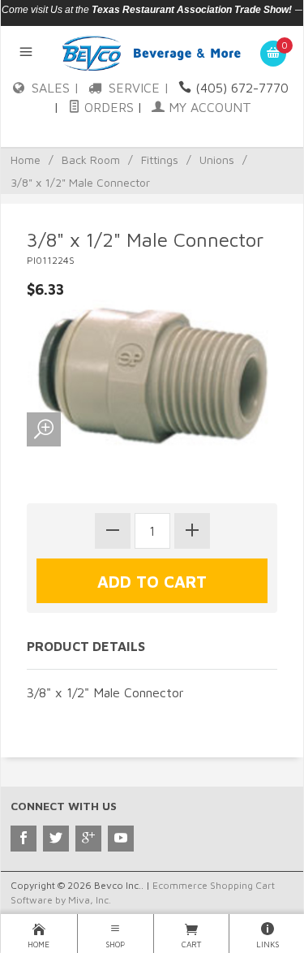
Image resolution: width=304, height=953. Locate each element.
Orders (107, 107)
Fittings (159, 159)
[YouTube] (121, 839)
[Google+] (88, 839)
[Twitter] (56, 839)
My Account (208, 107)
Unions (216, 159)
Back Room (91, 159)
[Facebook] (23, 839)
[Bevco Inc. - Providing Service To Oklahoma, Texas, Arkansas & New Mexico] (152, 52)
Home (26, 159)
